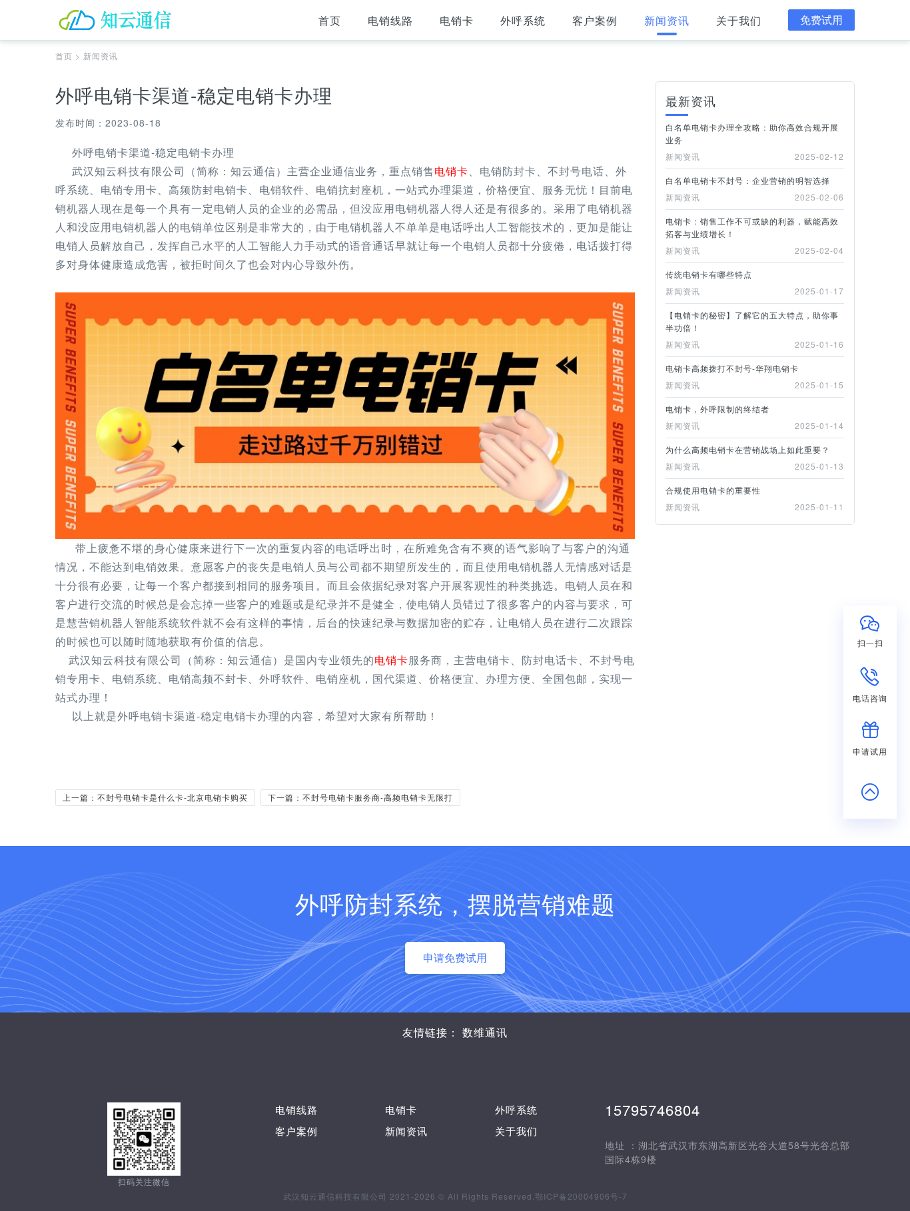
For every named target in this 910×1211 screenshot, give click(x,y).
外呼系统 (523, 20)
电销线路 (390, 20)
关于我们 (738, 20)
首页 (329, 20)
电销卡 (457, 20)
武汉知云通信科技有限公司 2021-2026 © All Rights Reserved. (409, 1196)
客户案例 (595, 20)
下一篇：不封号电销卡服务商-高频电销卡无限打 (360, 797)
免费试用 (821, 19)
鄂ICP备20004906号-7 (581, 1196)
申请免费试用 (455, 957)
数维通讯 (485, 1032)
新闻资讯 (666, 20)
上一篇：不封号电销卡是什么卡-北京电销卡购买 (155, 797)
